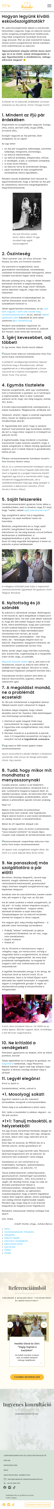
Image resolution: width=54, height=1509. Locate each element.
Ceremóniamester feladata (19, 1232)
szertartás (9, 1247)
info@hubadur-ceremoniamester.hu (25, 1479)
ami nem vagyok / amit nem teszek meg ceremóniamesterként (25, 311)
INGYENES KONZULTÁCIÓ (38, 1505)
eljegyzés (9, 1235)
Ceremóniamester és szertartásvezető (25, 1455)
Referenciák (10, 1465)
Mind (7, 1229)
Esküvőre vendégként (16, 1241)
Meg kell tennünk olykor (15, 661)
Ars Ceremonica (22, 320)
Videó (7, 1250)
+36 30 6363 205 (13, 1483)
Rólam (7, 1460)
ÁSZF (6, 1470)
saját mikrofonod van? (36, 510)
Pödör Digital (11, 1498)
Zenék (7, 1253)
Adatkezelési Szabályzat (17, 1475)
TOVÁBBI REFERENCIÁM (27, 1377)
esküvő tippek (12, 1238)
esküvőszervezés (13, 1244)
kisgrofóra (8, 1063)
